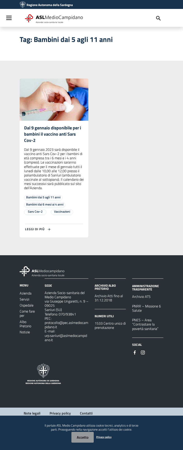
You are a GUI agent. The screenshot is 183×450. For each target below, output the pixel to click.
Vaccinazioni (62, 211)
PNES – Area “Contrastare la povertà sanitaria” (145, 324)
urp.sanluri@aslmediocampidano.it (66, 337)
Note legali (32, 413)
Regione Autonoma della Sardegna (50, 4)
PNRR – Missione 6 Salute (146, 308)
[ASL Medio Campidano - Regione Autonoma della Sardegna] (42, 271)
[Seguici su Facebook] (134, 352)
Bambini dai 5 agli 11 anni (43, 197)
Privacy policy (60, 413)
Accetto (82, 437)
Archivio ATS (141, 296)
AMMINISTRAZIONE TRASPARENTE (145, 287)
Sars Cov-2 (35, 211)
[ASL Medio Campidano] (23, 5)
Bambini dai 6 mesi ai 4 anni (44, 204)
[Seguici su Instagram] (143, 352)
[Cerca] (158, 18)
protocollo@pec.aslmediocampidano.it (66, 325)
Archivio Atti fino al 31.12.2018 (109, 298)
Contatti (86, 413)
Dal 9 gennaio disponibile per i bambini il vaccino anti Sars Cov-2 (52, 134)
